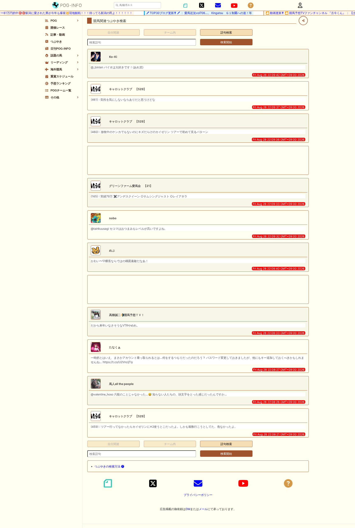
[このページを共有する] (303, 20)
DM (188, 509)
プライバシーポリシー (198, 495)
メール (203, 509)
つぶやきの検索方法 (108, 466)
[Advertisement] (198, 160)
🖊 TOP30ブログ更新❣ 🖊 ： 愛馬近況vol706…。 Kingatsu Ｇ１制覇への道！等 (193, 13)
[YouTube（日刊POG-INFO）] (234, 5)
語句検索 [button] (226, 32)
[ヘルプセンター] (251, 5)
